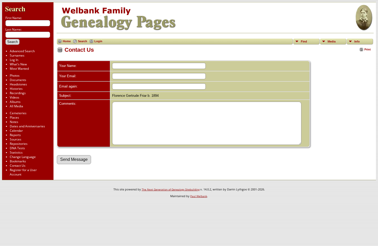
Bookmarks (18, 161)
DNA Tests (17, 148)
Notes (14, 122)
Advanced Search (22, 51)
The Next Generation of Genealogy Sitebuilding (171, 189)
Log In (14, 60)
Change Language (23, 157)
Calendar (16, 130)
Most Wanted (19, 68)
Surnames (17, 55)
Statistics (16, 152)
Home (67, 41)
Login (98, 41)
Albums (15, 102)
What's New (18, 64)
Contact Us (17, 165)
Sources (15, 139)
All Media (16, 106)
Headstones (18, 84)
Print (367, 49)
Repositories (19, 144)
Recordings (18, 93)
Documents (18, 80)
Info (357, 41)
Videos (14, 97)
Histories (16, 88)
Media (332, 41)
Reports (15, 135)
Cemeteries (18, 113)
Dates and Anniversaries (27, 126)
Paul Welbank (198, 196)
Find (304, 41)
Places (14, 117)
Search (15, 9)
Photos (15, 75)
